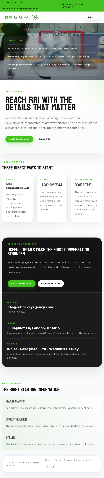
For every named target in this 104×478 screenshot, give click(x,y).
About (48, 460)
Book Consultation (19, 139)
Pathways (79, 460)
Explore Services (51, 283)
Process (57, 460)
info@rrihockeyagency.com (17, 186)
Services (68, 460)
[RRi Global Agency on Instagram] (47, 466)
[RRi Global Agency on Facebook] (53, 466)
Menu (91, 17)
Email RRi (44, 139)
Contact (90, 460)
